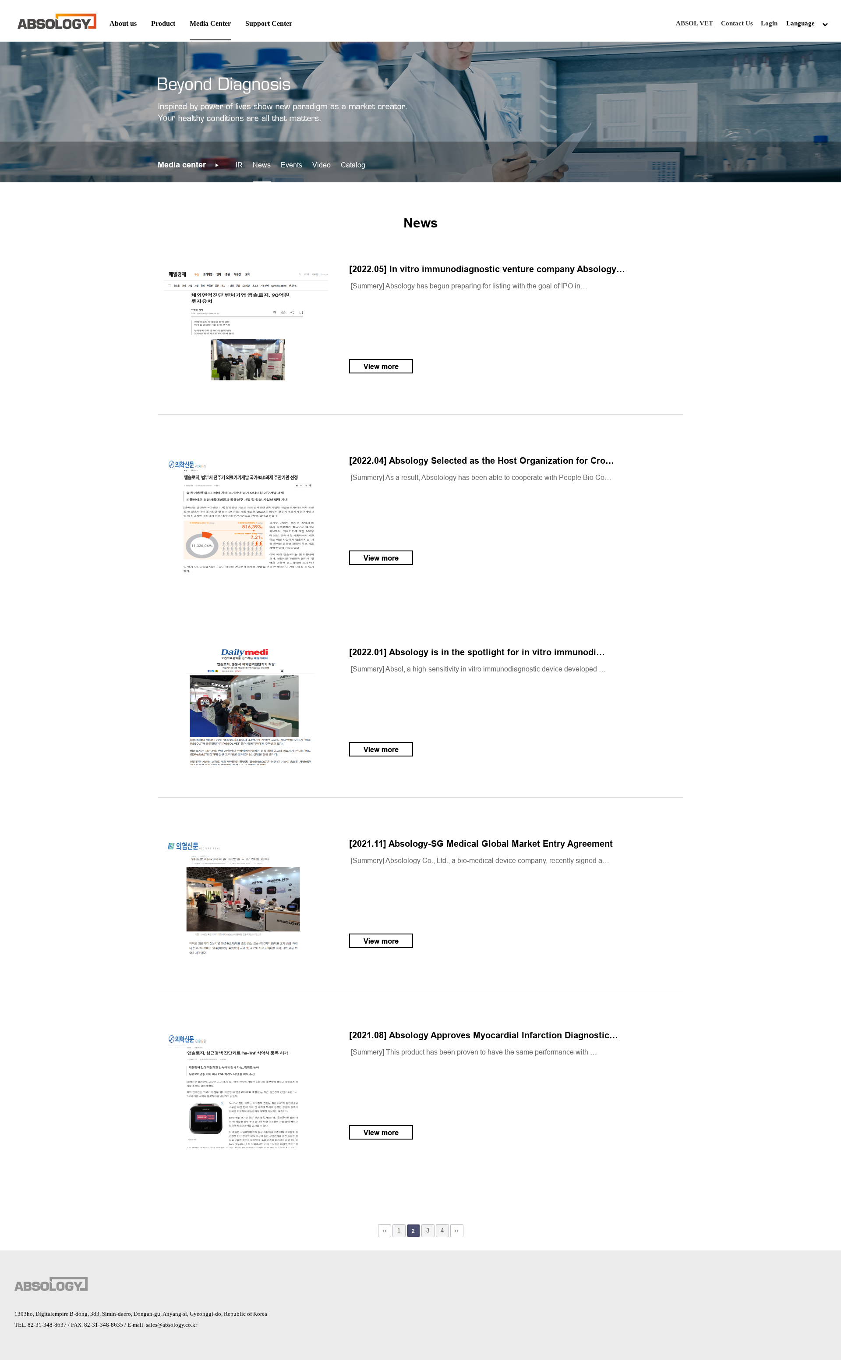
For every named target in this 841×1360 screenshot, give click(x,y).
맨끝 (456, 1230)
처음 (384, 1230)
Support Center (268, 23)
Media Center (210, 23)
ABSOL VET (694, 23)
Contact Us (737, 23)
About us (123, 23)
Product (163, 23)
